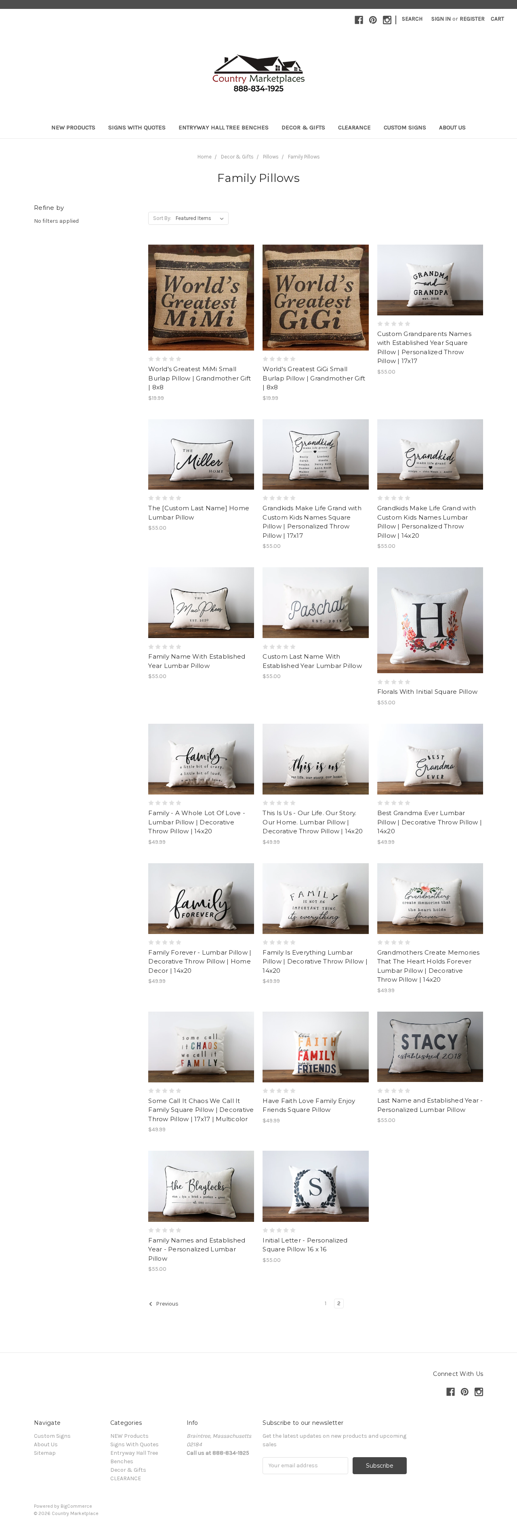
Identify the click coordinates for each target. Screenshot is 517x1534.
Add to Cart (201, 312)
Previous (167, 1303)
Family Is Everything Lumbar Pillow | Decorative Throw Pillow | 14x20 (315, 961)
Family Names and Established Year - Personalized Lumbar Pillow (196, 1249)
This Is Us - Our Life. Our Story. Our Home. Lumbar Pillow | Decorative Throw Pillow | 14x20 (313, 822)
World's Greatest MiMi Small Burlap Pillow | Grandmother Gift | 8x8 (199, 378)
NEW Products (73, 127)
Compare (198, 298)
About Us (452, 127)
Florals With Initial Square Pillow (427, 691)
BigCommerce (76, 1506)
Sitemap (45, 1452)
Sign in (441, 18)
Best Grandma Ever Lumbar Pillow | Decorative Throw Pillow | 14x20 (429, 822)
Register (472, 18)
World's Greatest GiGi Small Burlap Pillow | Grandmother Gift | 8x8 (314, 378)
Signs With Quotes (137, 127)
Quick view (201, 283)
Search (412, 18)
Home (205, 157)
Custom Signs (405, 127)
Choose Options (430, 294)
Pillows (271, 157)
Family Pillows (304, 157)
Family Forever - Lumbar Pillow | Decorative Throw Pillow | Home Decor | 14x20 (199, 961)
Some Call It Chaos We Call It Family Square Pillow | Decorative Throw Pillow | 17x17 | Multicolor (201, 1110)
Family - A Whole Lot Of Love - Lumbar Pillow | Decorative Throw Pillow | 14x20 (196, 822)
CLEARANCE (354, 127)
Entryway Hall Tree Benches (224, 127)
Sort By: (162, 218)
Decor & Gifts (303, 127)
